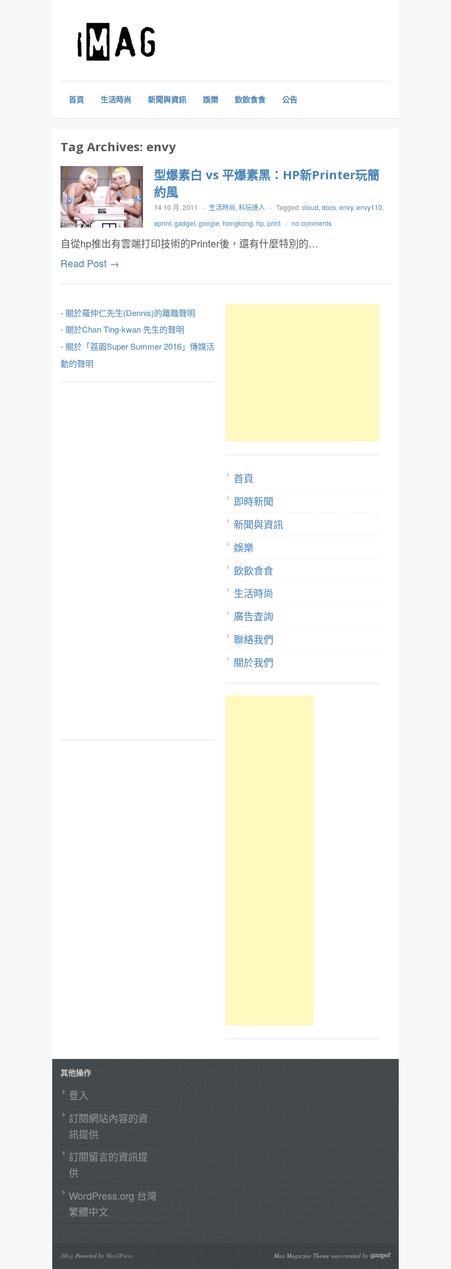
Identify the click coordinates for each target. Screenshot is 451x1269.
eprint (162, 223)
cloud (310, 207)
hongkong (238, 223)
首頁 (76, 98)
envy (346, 207)
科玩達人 (252, 207)
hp (260, 223)
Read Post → (90, 263)
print (273, 223)
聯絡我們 (253, 639)
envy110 (369, 207)
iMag (67, 1255)
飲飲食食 (250, 98)
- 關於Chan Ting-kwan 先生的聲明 (122, 329)
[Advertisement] (308, 373)
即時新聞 (253, 501)
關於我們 (253, 662)
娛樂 (210, 98)
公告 (290, 98)
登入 (79, 1095)
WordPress (119, 1255)
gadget (184, 223)
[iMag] (143, 41)
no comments (312, 223)
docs (329, 207)
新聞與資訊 (167, 98)
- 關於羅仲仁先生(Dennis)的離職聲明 (128, 312)
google (209, 223)
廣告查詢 (253, 616)
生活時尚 (116, 98)
